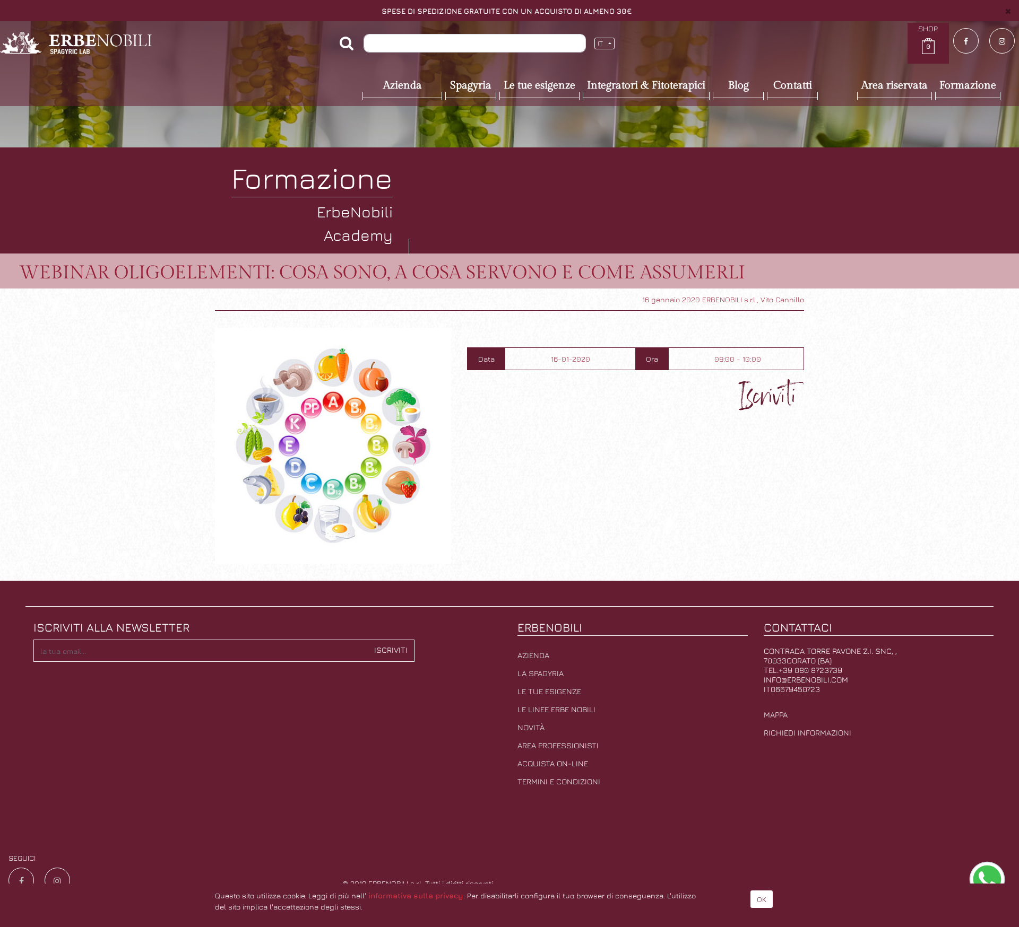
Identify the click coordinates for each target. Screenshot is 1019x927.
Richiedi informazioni (807, 732)
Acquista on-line (552, 763)
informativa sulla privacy (415, 895)
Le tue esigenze (549, 691)
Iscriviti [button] (391, 649)
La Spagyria (540, 673)
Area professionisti (558, 745)
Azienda (533, 655)
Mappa (776, 714)
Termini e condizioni (558, 781)
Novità (531, 727)
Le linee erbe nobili (556, 709)
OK (761, 899)
